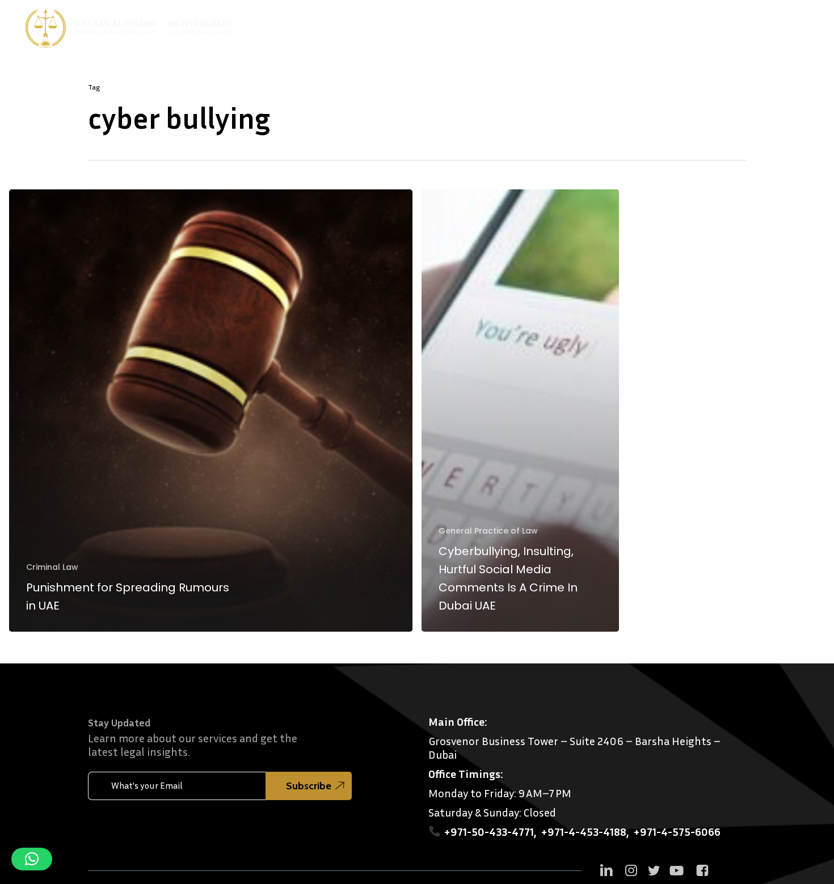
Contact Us (747, 25)
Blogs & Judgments (665, 25)
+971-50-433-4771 (489, 831)
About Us (454, 25)
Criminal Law (52, 567)
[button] (31, 859)
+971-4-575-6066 (677, 831)
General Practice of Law (488, 531)
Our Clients (593, 25)
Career (797, 25)
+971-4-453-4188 (583, 831)
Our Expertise (522, 25)
